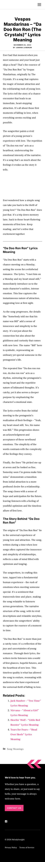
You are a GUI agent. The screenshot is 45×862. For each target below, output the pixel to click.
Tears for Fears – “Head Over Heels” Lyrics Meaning (23, 734)
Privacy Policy (11, 847)
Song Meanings (15, 749)
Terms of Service (26, 847)
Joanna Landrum (24, 47)
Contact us (14, 808)
